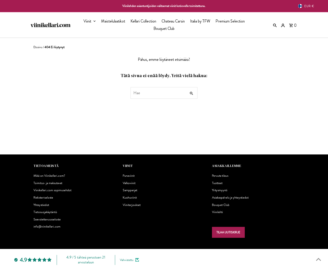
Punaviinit (129, 175)
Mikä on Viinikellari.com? (49, 175)
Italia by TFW (200, 21)
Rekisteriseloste (43, 197)
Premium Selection (230, 21)
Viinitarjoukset (132, 205)
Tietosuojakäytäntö (45, 212)
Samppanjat (130, 190)
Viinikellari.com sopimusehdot (52, 190)
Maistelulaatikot (113, 21)
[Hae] (275, 25)
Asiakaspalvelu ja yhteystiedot (230, 197)
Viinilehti (217, 212)
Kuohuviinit (130, 197)
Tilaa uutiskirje (228, 232)
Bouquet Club (164, 28)
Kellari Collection (143, 21)
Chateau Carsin (173, 21)
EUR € (309, 6)
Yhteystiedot (41, 205)
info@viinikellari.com (46, 226)
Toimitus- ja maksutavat (47, 183)
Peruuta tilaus (220, 175)
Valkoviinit (129, 183)
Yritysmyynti (219, 190)
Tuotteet (217, 183)
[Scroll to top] (318, 259)
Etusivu (37, 47)
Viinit (87, 21)
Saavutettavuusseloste (47, 219)
